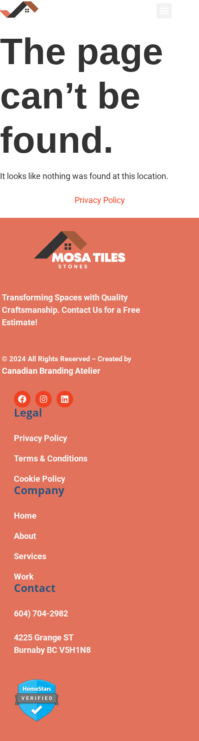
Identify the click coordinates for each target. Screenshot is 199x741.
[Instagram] (43, 399)
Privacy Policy (100, 200)
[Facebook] (22, 399)
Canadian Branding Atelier (51, 371)
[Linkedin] (64, 399)
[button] (164, 10)
